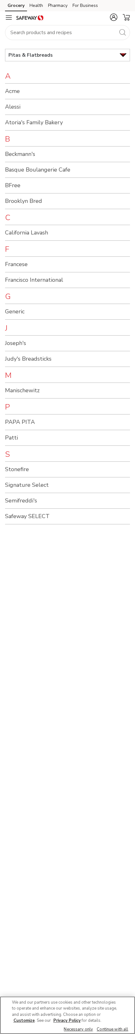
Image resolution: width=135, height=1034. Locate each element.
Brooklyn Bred (23, 201)
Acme (12, 91)
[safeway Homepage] (29, 17)
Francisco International (34, 280)
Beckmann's (20, 154)
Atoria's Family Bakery (34, 122)
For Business (85, 5)
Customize (24, 1020)
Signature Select (27, 485)
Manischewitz (22, 390)
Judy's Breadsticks (28, 359)
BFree (12, 185)
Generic (14, 311)
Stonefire (17, 469)
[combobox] (67, 32)
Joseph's (15, 343)
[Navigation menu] (9, 17)
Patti (11, 437)
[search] (122, 32)
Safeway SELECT (27, 516)
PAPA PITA (20, 422)
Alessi (12, 107)
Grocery (16, 5)
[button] (113, 17)
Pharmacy (58, 5)
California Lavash (26, 232)
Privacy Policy (67, 1020)
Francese (16, 264)
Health (36, 5)
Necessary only (78, 1029)
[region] (67, 1015)
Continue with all (112, 1029)
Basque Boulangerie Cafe (37, 169)
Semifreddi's (21, 500)
